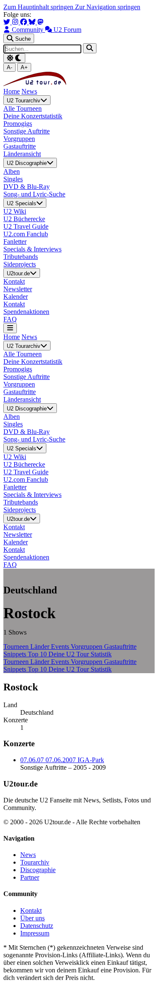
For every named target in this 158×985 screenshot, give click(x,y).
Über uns (32, 918)
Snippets (15, 654)
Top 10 (38, 654)
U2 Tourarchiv (23, 100)
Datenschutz (36, 925)
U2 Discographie (27, 163)
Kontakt (31, 910)
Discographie (38, 869)
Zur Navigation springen (107, 6)
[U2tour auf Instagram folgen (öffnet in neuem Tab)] (16, 22)
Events (61, 646)
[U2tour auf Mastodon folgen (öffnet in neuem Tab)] (40, 22)
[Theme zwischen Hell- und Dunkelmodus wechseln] (14, 58)
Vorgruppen (87, 646)
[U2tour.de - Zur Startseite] (34, 83)
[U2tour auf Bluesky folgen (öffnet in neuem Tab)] (33, 22)
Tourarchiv (34, 862)
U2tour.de (18, 273)
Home (11, 91)
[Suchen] (89, 48)
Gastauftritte (120, 646)
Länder (40, 646)
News (29, 91)
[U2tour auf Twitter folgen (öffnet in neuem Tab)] (7, 22)
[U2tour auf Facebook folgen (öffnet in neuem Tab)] (24, 22)
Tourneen (16, 646)
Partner (29, 877)
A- (9, 67)
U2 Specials (21, 203)
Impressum (34, 933)
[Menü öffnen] (10, 328)
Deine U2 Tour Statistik (80, 654)
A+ (24, 67)
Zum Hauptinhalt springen (39, 6)
